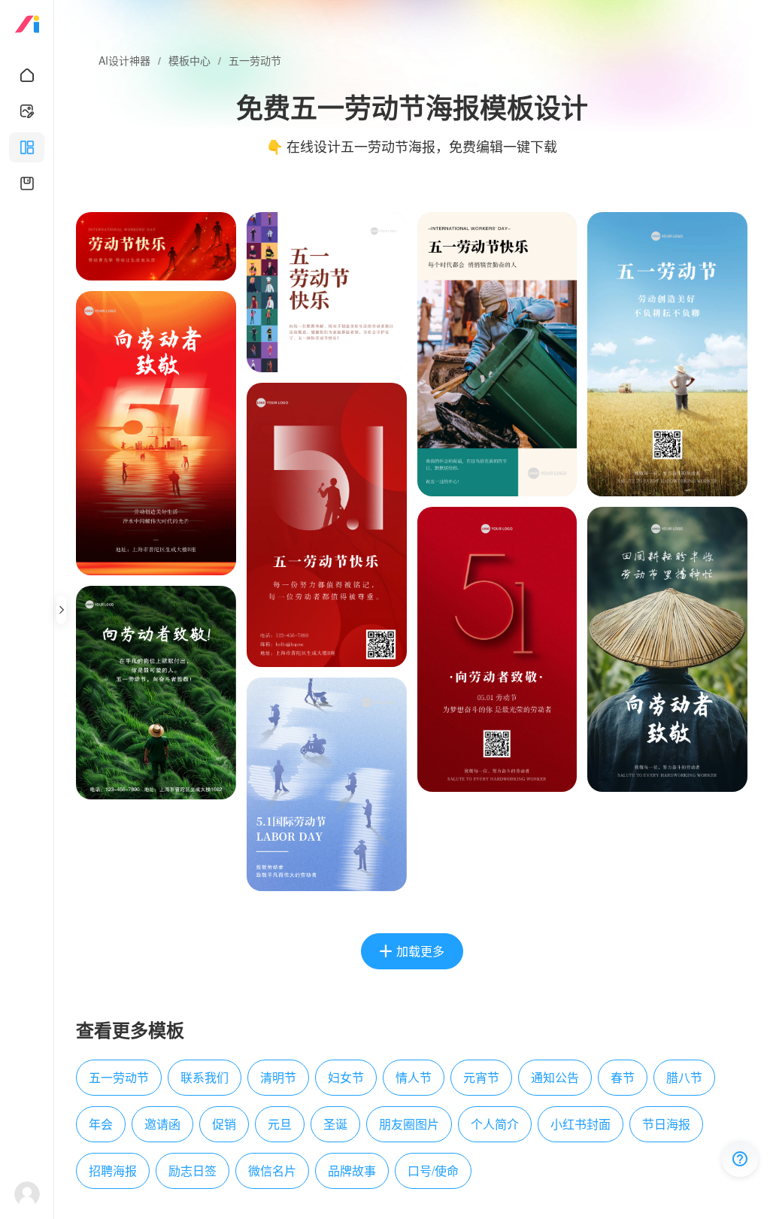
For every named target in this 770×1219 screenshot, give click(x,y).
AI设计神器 (124, 60)
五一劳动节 (255, 60)
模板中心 (189, 60)
